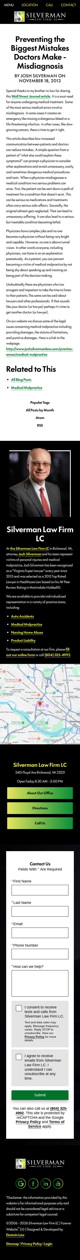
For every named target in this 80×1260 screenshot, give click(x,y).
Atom (40, 417)
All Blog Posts (21, 379)
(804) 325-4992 (57, 654)
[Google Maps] (21, 1183)
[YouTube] (58, 1183)
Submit (40, 1095)
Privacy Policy (34, 1036)
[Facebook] (33, 1183)
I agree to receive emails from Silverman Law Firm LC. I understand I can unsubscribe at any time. (43, 1067)
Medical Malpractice (26, 387)
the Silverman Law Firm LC (29, 548)
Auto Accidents (22, 616)
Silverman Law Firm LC (40, 764)
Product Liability (23, 640)
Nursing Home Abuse (27, 632)
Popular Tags (40, 402)
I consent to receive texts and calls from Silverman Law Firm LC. (44, 1023)
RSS (40, 425)
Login (48, 1243)
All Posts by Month (40, 410)
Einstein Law (15, 1234)
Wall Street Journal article (30, 96)
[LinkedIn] (46, 1183)
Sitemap (12, 1243)
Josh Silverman (29, 553)
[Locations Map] (40, 703)
